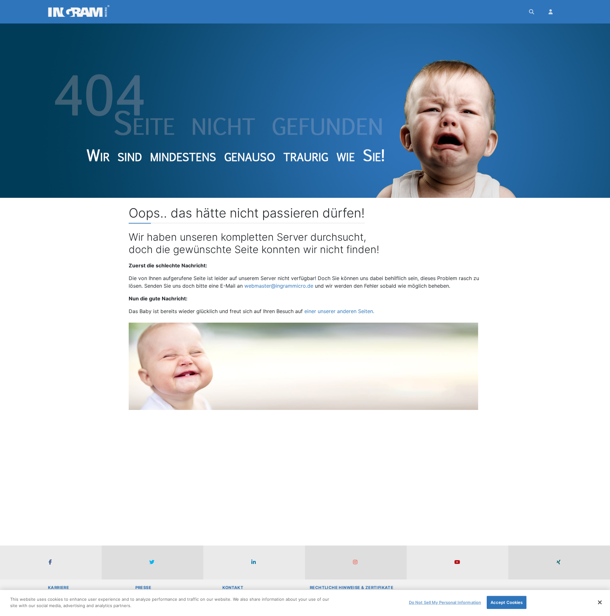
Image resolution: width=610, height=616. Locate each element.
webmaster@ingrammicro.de (278, 286)
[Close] (600, 602)
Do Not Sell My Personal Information (445, 602)
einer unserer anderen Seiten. (339, 311)
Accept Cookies (507, 602)
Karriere (58, 587)
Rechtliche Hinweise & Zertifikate (351, 587)
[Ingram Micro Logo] (79, 11)
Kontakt (232, 587)
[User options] (551, 12)
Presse (143, 587)
